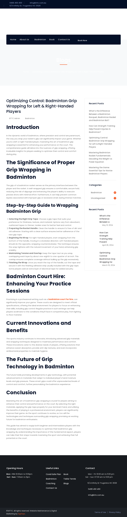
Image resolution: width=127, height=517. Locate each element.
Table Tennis (70, 478)
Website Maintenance (39, 511)
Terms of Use (100, 512)
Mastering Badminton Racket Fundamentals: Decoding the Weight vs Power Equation (100, 157)
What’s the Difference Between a (104, 218)
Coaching (50, 483)
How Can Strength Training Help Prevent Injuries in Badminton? (102, 129)
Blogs (66, 483)
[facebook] (7, 497)
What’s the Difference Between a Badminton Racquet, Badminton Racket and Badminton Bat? (102, 115)
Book (66, 474)
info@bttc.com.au (96, 495)
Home (26, 71)
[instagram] (10, 497)
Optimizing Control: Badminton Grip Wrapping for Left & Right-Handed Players (101, 142)
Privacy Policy (115, 512)
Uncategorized (98, 198)
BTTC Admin (14, 118)
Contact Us (51, 488)
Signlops (21, 514)
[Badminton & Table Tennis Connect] (14, 17)
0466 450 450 (94, 489)
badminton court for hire (60, 299)
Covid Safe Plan (53, 474)
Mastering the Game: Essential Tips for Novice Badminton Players (100, 170)
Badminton (30, 118)
